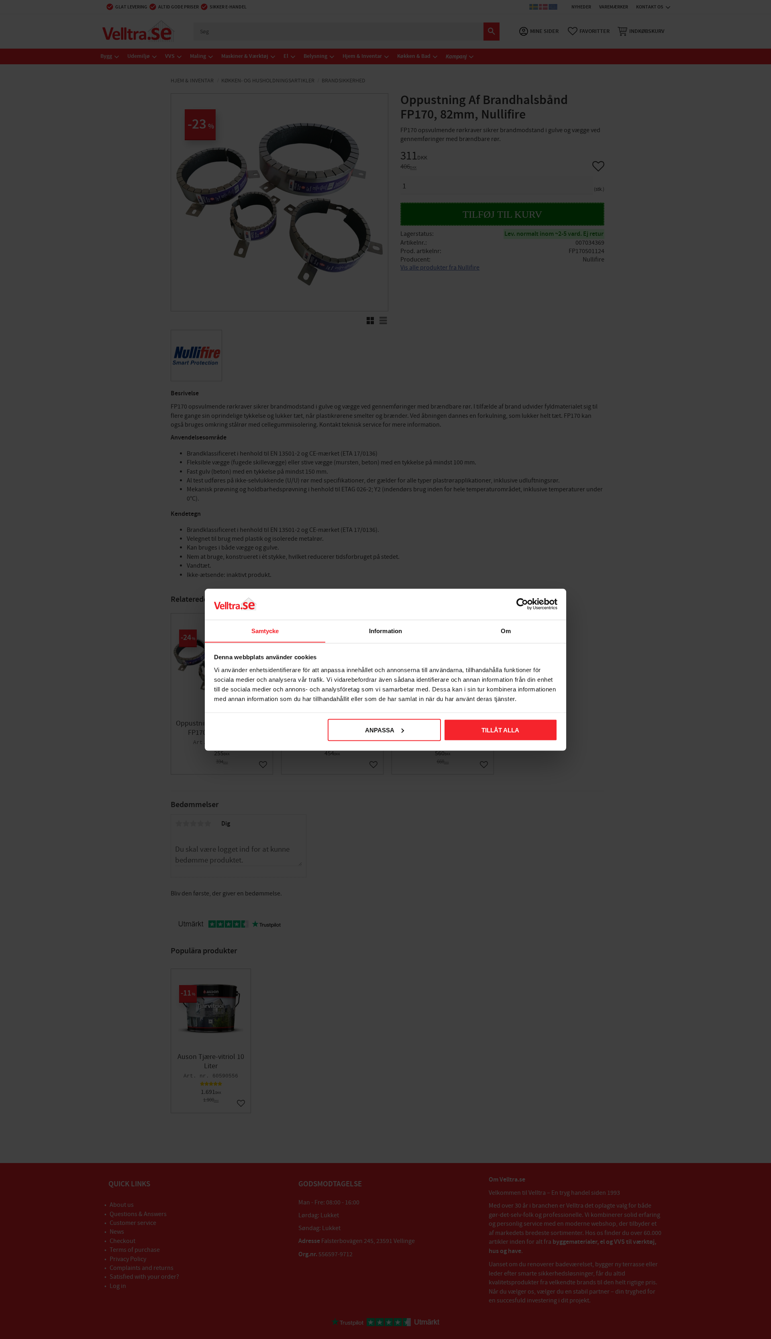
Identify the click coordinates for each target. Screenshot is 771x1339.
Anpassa (379, 729)
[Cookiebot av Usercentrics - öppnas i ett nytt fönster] (522, 604)
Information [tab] (385, 630)
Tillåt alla (500, 729)
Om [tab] (506, 630)
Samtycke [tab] (265, 630)
